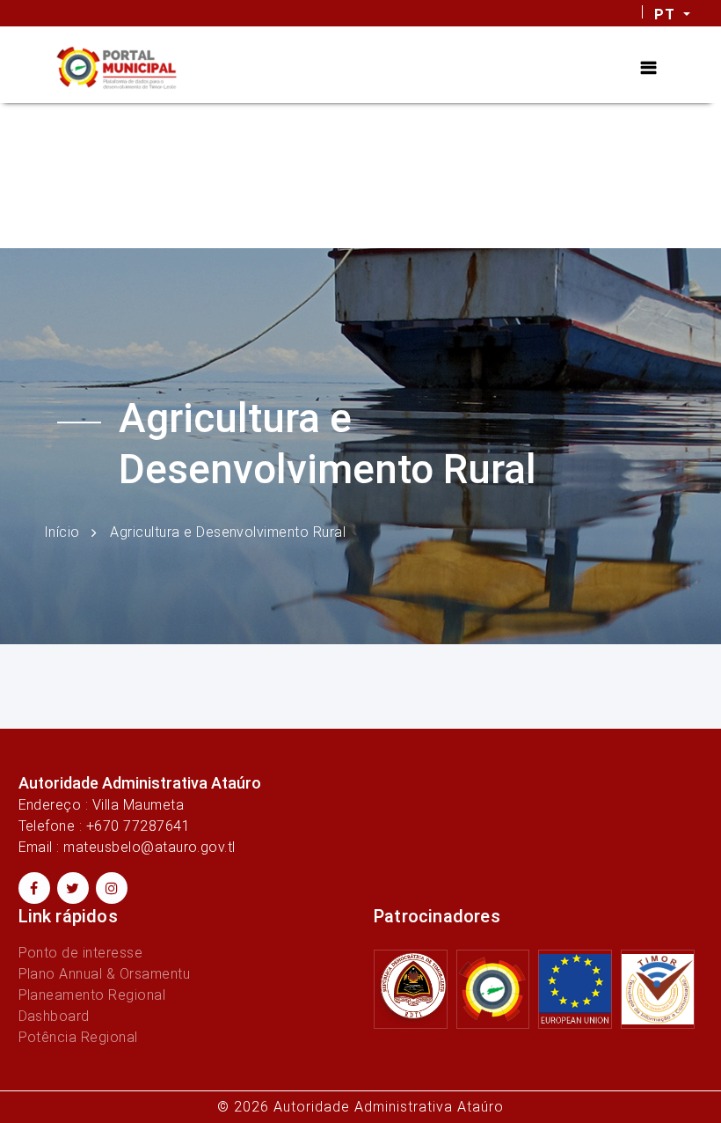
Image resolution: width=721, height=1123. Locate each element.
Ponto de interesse (80, 952)
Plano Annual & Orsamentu (104, 973)
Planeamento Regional (92, 995)
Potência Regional (78, 1037)
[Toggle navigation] (648, 68)
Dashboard (54, 1016)
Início (62, 532)
